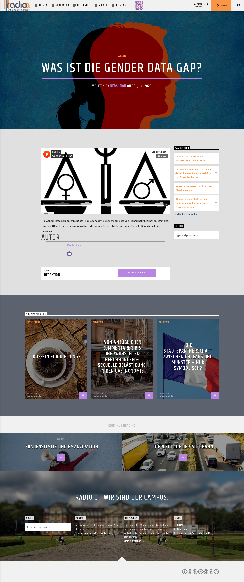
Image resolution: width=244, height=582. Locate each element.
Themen (43, 5)
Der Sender (84, 5)
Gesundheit (33, 322)
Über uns (120, 5)
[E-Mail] (69, 253)
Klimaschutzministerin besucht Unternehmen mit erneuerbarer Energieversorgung (191, 203)
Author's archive (137, 273)
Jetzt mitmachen (133, 540)
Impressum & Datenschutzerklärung (196, 533)
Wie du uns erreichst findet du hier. (93, 532)
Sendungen (62, 5)
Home (180, 524)
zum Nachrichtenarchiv (185, 214)
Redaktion (118, 86)
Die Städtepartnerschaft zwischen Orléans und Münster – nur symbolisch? (188, 356)
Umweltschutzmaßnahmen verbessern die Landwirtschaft (190, 158)
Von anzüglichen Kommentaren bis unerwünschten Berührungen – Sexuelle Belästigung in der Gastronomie (122, 356)
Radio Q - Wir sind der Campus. (122, 497)
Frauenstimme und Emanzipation (61, 447)
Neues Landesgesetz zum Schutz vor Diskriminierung (194, 188)
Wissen (122, 56)
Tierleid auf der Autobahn (183, 447)
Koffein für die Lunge (57, 357)
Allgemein (98, 322)
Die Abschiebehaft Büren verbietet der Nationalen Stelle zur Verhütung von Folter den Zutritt (194, 173)
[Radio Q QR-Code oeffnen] (139, 5)
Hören (224, 5)
